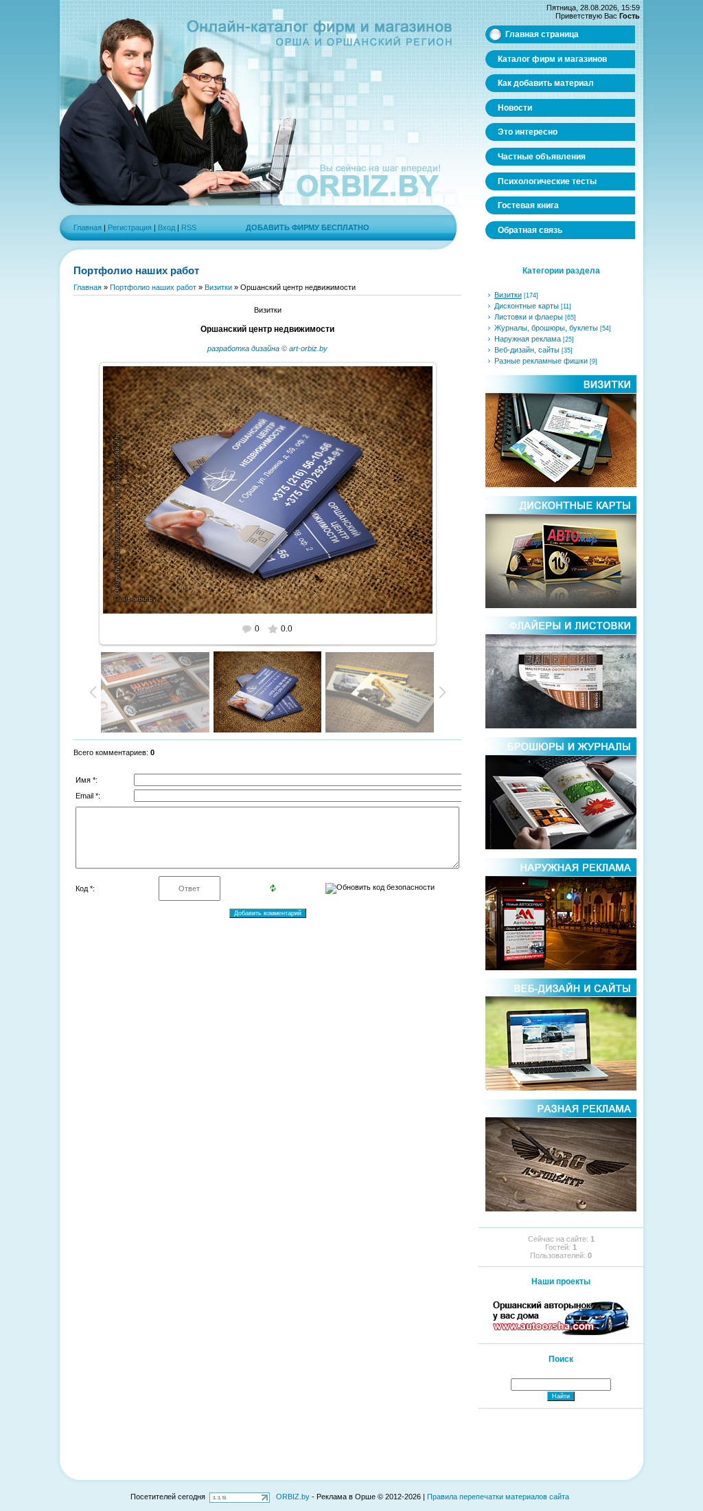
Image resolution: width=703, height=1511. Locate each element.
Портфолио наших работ (153, 287)
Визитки (218, 287)
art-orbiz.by (308, 348)
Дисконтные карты (526, 306)
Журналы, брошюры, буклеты (546, 328)
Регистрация (130, 227)
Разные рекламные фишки (541, 361)
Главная (87, 227)
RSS (188, 227)
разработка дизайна (243, 348)
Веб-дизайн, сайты (527, 350)
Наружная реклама (527, 339)
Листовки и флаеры (528, 317)
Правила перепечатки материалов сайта (498, 1496)
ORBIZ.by (293, 1496)
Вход (166, 227)
